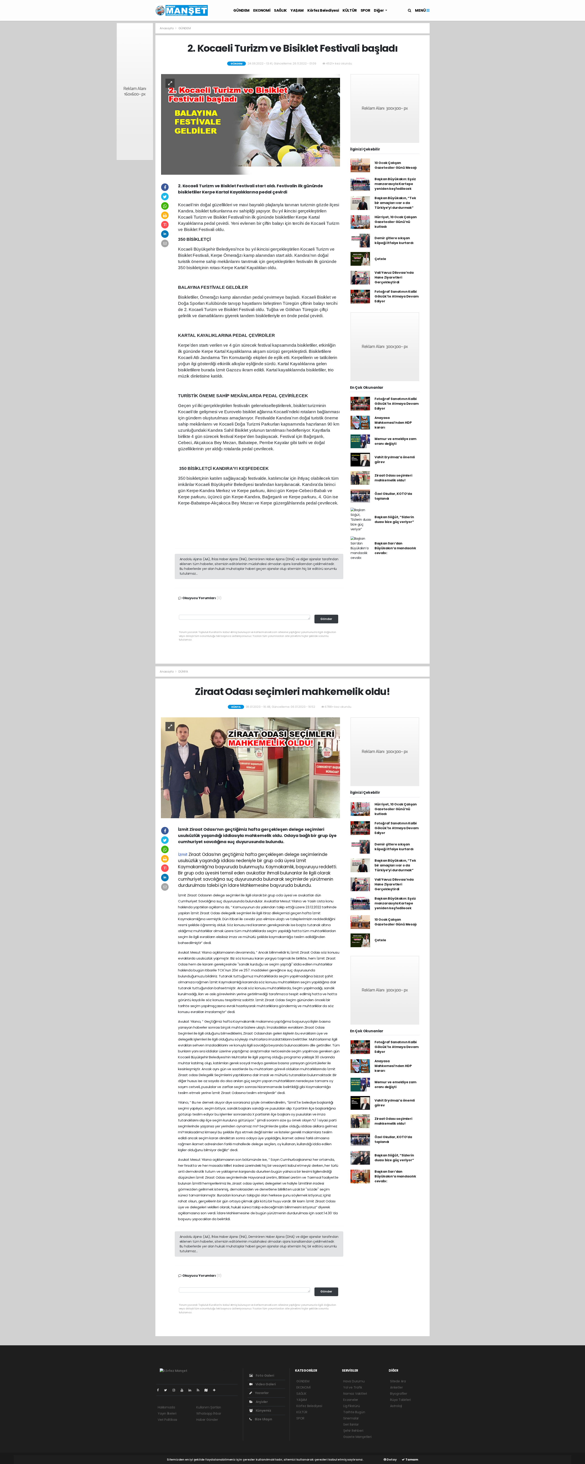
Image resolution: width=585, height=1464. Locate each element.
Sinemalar (351, 1418)
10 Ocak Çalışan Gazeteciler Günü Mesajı (396, 165)
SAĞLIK (280, 10)
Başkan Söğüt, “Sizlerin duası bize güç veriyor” (394, 519)
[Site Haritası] (208, 1390)
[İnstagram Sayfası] (176, 1390)
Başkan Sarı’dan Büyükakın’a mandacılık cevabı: (395, 548)
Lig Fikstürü (351, 1406)
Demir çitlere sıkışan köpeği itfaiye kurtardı (394, 240)
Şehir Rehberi (353, 1430)
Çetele (380, 259)
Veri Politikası (167, 1419)
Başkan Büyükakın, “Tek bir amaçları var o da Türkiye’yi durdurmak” (395, 203)
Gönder (326, 619)
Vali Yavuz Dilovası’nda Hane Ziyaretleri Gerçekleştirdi (394, 277)
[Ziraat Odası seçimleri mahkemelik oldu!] (250, 767)
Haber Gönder (207, 1419)
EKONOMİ (261, 10)
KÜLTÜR (350, 10)
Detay (391, 1459)
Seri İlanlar (351, 1424)
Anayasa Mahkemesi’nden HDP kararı (393, 423)
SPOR (365, 10)
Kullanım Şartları (208, 1407)
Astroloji (396, 1406)
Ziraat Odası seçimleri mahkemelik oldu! (393, 478)
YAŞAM (297, 10)
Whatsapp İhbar (208, 1413)
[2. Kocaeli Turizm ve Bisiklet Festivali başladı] (250, 124)
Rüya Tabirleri (400, 1399)
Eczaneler (350, 1399)
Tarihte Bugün (354, 1412)
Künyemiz (263, 1410)
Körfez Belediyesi (323, 10)
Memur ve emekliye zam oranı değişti (395, 441)
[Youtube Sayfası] (184, 1390)
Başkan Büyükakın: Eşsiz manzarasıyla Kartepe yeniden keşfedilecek (395, 184)
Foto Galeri (264, 1375)
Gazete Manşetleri (357, 1437)
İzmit (182, 854)
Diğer (379, 10)
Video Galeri (265, 1384)
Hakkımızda (166, 1407)
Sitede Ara (398, 1381)
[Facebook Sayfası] (159, 1390)
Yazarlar (261, 1393)
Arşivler (261, 1402)
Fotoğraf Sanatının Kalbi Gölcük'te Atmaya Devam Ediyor (397, 296)
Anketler (396, 1387)
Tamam (411, 1459)
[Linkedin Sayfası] (192, 1390)
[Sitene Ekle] (216, 1390)
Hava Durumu (354, 1381)
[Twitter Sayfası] (167, 1390)
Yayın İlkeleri (167, 1413)
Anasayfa (167, 28)
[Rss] (200, 1390)
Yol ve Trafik (352, 1387)
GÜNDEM (241, 10)
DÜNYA (183, 671)
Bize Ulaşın (263, 1419)
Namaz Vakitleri (355, 1393)
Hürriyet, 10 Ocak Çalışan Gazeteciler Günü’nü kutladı (396, 222)
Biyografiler (398, 1393)
